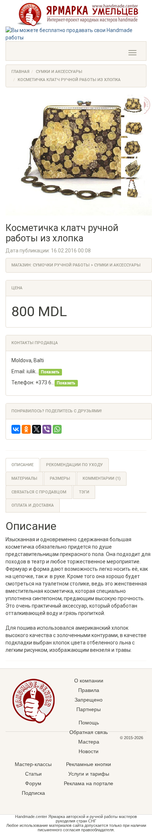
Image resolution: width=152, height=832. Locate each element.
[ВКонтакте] (15, 429)
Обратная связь (88, 732)
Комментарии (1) (102, 478)
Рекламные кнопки (88, 764)
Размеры (60, 478)
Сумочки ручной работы (61, 265)
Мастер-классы (33, 764)
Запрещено (89, 700)
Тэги (84, 492)
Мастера (88, 742)
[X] (36, 429)
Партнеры (88, 709)
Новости (89, 751)
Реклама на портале (88, 783)
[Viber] (46, 429)
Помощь (89, 723)
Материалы (24, 478)
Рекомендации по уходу (74, 464)
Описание (22, 464)
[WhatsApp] (57, 429)
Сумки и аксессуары (59, 71)
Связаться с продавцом (38, 492)
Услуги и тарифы (88, 774)
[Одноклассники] (26, 429)
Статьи (33, 774)
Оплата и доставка (32, 505)
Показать (50, 372)
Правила (88, 690)
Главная (20, 71)
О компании (88, 681)
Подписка (33, 793)
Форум (33, 783)
